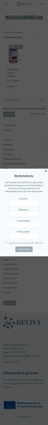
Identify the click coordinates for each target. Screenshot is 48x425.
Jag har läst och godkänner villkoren (26, 242)
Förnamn (23, 198)
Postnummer (23, 231)
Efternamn (23, 209)
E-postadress (23, 220)
